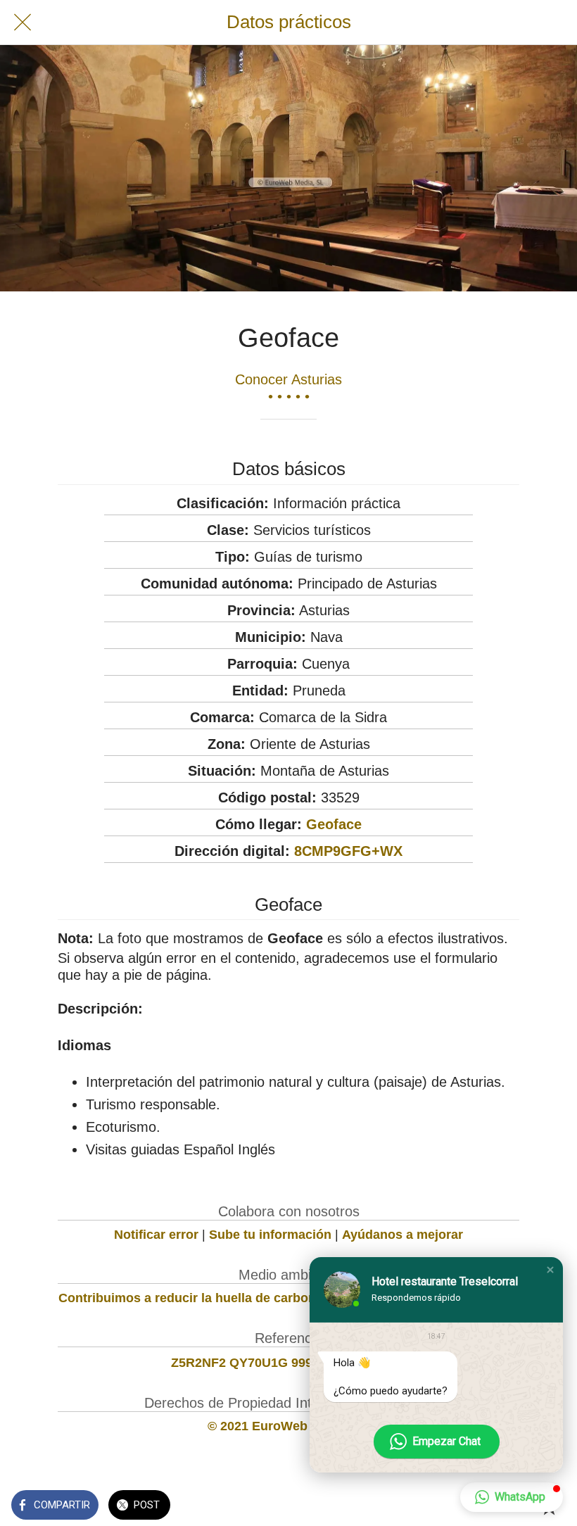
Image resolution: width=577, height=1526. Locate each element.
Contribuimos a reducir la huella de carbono (191, 1298)
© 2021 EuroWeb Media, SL (289, 1426)
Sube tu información (270, 1235)
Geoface (334, 824)
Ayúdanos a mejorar (402, 1235)
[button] (550, 1270)
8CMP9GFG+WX (348, 851)
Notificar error (156, 1235)
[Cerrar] (22, 22)
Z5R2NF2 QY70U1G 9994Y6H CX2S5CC (288, 1363)
